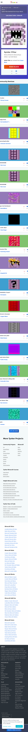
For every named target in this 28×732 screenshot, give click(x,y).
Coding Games (5, 684)
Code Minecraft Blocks (10, 593)
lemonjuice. (3, 294)
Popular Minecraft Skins (11, 535)
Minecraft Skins (5, 688)
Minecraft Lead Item (10, 623)
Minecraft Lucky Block (10, 585)
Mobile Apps (4, 674)
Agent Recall (6, 472)
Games (4, 459)
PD (16, 702)
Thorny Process (4, 100)
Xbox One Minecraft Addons (12, 613)
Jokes (4, 451)
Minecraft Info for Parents (9, 497)
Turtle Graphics (6, 465)
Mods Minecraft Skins (10, 531)
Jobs (2, 672)
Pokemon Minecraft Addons (12, 615)
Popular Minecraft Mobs (11, 559)
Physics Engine (6, 453)
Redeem (17, 670)
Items (19, 453)
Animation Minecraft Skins (11, 543)
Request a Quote (19, 708)
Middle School (18, 691)
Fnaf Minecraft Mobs (10, 557)
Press (2, 670)
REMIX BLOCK (14, 67)
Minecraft (16, 7)
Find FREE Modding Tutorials (9, 493)
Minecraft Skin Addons (10, 607)
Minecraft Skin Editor (6, 690)
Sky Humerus (3, 403)
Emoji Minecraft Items (10, 631)
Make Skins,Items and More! (9, 483)
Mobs (19, 455)
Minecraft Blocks (5, 693)
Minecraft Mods (5, 699)
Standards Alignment (20, 700)
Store (2, 679)
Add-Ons (20, 451)
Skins (19, 447)
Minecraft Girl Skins (10, 545)
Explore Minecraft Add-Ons (9, 489)
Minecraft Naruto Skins (10, 539)
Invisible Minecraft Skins (11, 529)
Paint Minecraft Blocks (10, 581)
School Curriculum (20, 686)
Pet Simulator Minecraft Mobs (12, 565)
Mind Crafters (6, 476)
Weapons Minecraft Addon (11, 605)
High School (18, 693)
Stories (4, 461)
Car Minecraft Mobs (10, 563)
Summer (17, 679)
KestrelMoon (3, 208)
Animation (5, 457)
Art (4, 447)
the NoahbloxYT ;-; (5, 122)
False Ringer (3, 230)
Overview (17, 665)
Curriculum (18, 666)
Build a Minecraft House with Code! (11, 491)
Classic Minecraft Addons (11, 617)
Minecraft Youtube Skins (11, 533)
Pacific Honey (3, 359)
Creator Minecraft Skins (11, 537)
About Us (3, 666)
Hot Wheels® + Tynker (8, 512)
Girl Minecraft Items (10, 639)
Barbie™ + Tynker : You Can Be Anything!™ (12, 506)
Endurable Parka (4, 381)
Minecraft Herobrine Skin (11, 547)
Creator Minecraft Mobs (11, 553)
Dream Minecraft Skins (10, 541)
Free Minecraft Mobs (10, 569)
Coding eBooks (5, 677)
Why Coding (18, 672)
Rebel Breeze (3, 338)
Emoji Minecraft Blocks (10, 587)
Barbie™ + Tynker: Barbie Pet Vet (10, 508)
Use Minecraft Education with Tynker (11, 495)
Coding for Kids (7, 7)
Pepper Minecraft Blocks (11, 591)
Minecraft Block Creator (11, 577)
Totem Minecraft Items (10, 633)
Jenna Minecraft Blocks (10, 595)
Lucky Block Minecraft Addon (12, 603)
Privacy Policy (5, 716)
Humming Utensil (5, 251)
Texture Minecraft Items (11, 634)
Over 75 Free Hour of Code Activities (11, 514)
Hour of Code (4, 702)
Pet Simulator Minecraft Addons (13, 611)
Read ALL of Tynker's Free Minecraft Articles (13, 499)
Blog (2, 665)
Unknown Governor (5, 143)
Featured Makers (19, 674)
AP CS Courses (19, 695)
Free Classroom (19, 688)
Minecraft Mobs (5, 691)
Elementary (18, 690)
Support (3, 668)
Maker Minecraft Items (10, 627)
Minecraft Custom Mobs (11, 571)
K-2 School (18, 697)
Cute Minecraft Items (10, 641)
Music (4, 463)
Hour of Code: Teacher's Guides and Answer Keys (14, 516)
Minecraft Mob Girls (10, 561)
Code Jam (3, 700)
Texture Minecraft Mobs (11, 555)
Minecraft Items (5, 697)
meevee (2, 424)
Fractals (5, 455)
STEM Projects (18, 706)
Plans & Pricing (19, 675)
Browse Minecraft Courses (9, 485)
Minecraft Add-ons (6, 695)
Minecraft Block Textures (11, 583)
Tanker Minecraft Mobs (10, 567)
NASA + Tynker (6, 510)
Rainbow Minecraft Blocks (11, 589)
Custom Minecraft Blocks (11, 579)
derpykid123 (3, 273)
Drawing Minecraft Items (11, 637)
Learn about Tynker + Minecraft (14, 15)
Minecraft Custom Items (11, 624)
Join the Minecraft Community (10, 487)
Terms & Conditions (6, 714)
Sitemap (3, 675)
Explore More (14, 431)
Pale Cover (3, 165)
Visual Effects (6, 449)
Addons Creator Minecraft (11, 601)
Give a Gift (18, 668)
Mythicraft (5, 474)
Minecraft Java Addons (10, 609)
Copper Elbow (4, 316)
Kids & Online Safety (6, 717)
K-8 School (18, 699)
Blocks (3, 9)
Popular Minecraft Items (11, 629)
